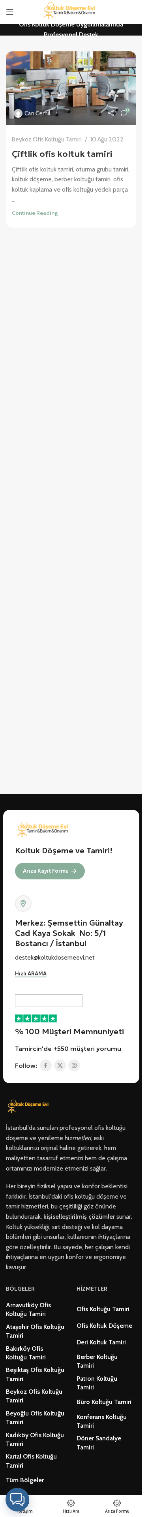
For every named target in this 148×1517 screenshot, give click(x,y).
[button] (17, 1499)
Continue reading (35, 212)
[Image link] (29, 1106)
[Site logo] (71, 11)
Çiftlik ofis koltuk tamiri (62, 154)
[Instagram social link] (74, 1065)
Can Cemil (37, 113)
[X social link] (60, 1065)
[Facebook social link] (46, 1065)
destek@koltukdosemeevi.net (55, 957)
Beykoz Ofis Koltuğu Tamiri (47, 139)
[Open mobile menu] (10, 12)
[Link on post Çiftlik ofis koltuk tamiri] (71, 88)
